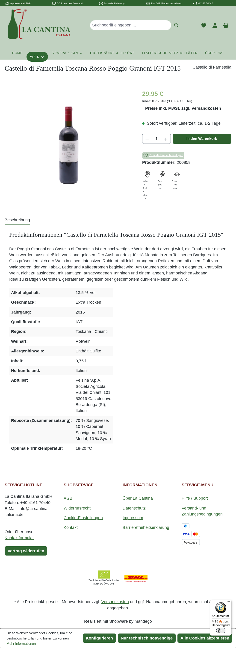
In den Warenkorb (201, 139)
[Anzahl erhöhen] (166, 139)
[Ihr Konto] (214, 25)
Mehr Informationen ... (22, 643)
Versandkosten (115, 601)
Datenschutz (134, 508)
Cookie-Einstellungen (83, 518)
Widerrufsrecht (77, 508)
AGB (68, 498)
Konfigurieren (99, 638)
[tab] (17, 220)
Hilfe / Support (195, 498)
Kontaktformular (19, 538)
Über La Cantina (138, 498)
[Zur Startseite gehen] (39, 24)
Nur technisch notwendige (147, 638)
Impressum (133, 518)
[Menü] (228, 602)
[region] (69, 138)
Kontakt (71, 527)
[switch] (220, 630)
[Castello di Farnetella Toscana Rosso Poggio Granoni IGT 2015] (68, 138)
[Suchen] (176, 24)
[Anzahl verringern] (147, 139)
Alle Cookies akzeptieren (204, 638)
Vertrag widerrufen (26, 551)
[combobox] (130, 25)
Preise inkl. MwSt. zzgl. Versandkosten (183, 108)
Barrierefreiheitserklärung (146, 527)
